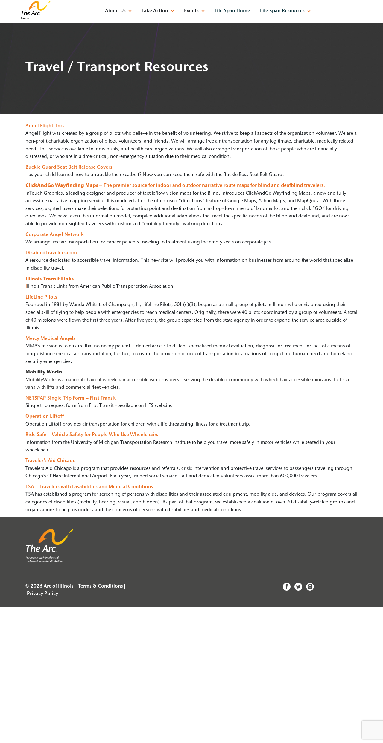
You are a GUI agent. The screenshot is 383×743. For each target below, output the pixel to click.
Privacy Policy (42, 593)
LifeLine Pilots (41, 297)
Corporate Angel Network (54, 234)
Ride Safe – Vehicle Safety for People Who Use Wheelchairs (91, 434)
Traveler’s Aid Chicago (50, 460)
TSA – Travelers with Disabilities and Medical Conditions (89, 487)
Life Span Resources (282, 11)
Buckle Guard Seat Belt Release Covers (68, 167)
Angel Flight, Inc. (44, 126)
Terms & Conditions (100, 586)
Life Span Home (232, 11)
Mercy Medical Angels (50, 338)
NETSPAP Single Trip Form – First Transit (70, 398)
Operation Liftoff (44, 416)
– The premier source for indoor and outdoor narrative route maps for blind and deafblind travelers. (175, 185)
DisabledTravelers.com (51, 253)
